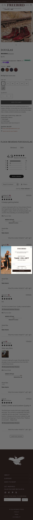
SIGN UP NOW (21, 270)
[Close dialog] (31, 247)
